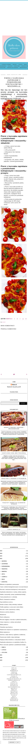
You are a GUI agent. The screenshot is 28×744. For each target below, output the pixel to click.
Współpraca (23, 67)
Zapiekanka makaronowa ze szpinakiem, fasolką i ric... (13, 642)
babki (13, 669)
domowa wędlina (13, 680)
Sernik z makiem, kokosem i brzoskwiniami (14, 428)
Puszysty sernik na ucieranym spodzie (14, 503)
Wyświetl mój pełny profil (14, 387)
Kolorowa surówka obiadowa (7, 612)
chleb (13, 672)
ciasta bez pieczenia (13, 674)
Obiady (15, 64)
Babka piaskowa (4, 624)
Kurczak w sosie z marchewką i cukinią (10, 609)
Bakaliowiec (3, 614)
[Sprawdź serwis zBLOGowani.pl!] (14, 720)
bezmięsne (13, 670)
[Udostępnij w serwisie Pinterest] (26, 319)
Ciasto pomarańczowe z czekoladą (8, 597)
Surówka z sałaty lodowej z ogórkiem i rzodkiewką (12, 634)
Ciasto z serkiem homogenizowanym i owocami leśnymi (14, 587)
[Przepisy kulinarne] (10, 718)
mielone (13, 688)
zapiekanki (13, 699)
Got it (18, 742)
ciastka (13, 676)
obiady (4, 322)
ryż (13, 696)
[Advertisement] (14, 17)
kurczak (12, 684)
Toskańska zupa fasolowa (6, 627)
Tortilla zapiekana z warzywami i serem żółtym (11, 607)
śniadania (13, 700)
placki (13, 695)
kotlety (12, 683)
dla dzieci (13, 677)
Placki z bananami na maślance (7, 599)
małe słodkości (12, 687)
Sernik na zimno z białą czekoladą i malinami (11, 604)
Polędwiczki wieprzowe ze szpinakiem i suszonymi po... (14, 629)
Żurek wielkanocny (5, 617)
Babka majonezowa (5, 632)
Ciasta (20, 64)
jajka (13, 681)
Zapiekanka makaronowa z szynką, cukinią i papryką (13, 592)
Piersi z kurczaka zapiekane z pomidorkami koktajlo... (13, 644)
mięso (13, 689)
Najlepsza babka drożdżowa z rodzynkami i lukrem (12, 639)
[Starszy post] (26, 374)
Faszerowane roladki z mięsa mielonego (10, 637)
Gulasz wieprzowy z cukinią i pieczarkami (10, 622)
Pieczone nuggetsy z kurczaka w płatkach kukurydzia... (13, 619)
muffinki (13, 691)
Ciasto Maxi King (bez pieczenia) (14, 453)
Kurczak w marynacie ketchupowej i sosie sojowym (13, 589)
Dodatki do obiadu (12, 67)
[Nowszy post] (1, 374)
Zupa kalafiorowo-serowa (6, 602)
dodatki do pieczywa (13, 678)
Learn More (11, 742)
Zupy (13, 668)
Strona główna (6, 64)
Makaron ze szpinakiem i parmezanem (9, 584)
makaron (13, 685)
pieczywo (13, 693)
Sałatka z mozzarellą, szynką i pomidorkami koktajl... (13, 594)
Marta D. (14, 384)
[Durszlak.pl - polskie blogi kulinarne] (21, 718)
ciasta (13, 673)
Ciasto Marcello (14, 529)
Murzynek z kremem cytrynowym (14, 478)
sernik (13, 697)
